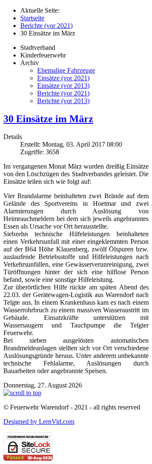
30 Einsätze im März (48, 118)
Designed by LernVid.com (38, 421)
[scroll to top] (22, 392)
